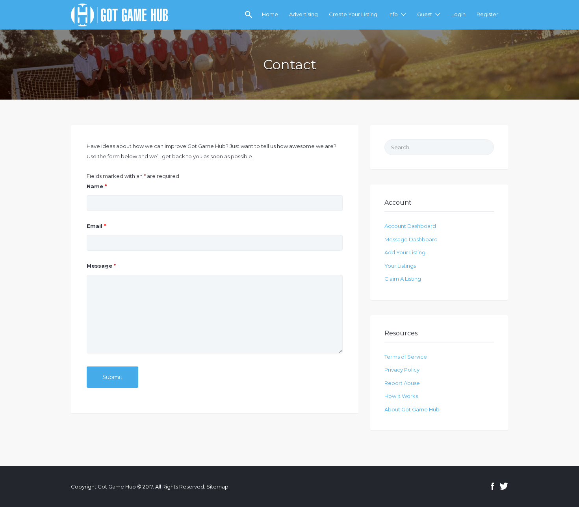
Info (393, 14)
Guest (424, 14)
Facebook (492, 486)
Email (96, 226)
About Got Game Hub (412, 409)
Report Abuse (402, 383)
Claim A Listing (402, 279)
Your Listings (400, 266)
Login (458, 14)
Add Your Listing (404, 252)
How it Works (401, 396)
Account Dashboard (410, 226)
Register (487, 14)
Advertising (303, 14)
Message (101, 266)
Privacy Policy (401, 369)
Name (97, 186)
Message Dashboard (411, 239)
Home (270, 14)
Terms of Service (405, 356)
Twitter (503, 486)
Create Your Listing (353, 14)
